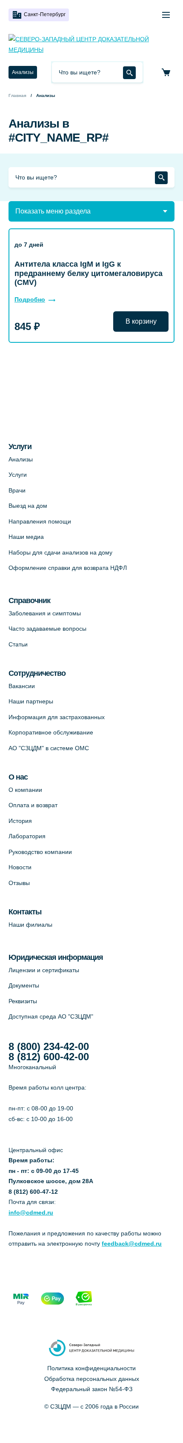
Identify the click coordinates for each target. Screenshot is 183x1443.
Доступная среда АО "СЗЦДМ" (51, 1016)
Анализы (23, 72)
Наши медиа (26, 536)
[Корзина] (165, 72)
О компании (25, 789)
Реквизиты (23, 1001)
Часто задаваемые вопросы (47, 628)
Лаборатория (27, 836)
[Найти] (129, 72)
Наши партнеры (31, 701)
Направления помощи (40, 521)
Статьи (18, 644)
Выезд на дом (28, 505)
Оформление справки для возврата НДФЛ (68, 567)
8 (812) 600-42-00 (49, 1057)
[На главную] (91, 44)
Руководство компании (40, 851)
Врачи (17, 490)
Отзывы (19, 882)
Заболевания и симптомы (45, 613)
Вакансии (22, 686)
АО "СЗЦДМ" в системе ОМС (49, 748)
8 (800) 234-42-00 (49, 1047)
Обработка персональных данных (91, 1378)
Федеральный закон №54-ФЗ (91, 1389)
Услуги (18, 474)
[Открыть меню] (165, 14)
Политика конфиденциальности (91, 1368)
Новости (20, 867)
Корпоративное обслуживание (51, 732)
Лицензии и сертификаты (44, 970)
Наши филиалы (30, 924)
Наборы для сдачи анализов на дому (60, 552)
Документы (24, 985)
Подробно (29, 299)
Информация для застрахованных (57, 717)
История (20, 820)
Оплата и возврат (33, 805)
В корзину (141, 321)
